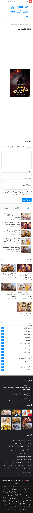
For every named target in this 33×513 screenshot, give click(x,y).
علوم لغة (28, 346)
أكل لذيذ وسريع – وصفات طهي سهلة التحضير (17, 1)
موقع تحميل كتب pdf (26, 472)
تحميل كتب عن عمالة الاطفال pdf (23, 462)
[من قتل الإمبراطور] (6, 426)
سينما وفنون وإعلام (25, 343)
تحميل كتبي (28, 465)
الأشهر (17, 208)
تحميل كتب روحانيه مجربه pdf (24, 459)
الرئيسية (27, 24)
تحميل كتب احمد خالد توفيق (16, 440)
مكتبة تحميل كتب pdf (26, 468)
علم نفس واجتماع (25, 366)
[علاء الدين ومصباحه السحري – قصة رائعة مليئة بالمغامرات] (26, 225)
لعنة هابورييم (21, 24)
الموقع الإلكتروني (27, 185)
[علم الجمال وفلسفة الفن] (24, 307)
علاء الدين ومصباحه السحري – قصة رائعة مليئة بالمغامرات (12, 223)
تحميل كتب (28, 440)
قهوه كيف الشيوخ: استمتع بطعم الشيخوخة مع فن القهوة (11, 248)
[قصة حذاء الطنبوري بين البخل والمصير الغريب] (16, 413)
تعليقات (5, 208)
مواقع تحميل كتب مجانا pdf (12, 468)
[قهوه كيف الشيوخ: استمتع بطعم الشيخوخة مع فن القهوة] (26, 249)
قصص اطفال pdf (19, 465)
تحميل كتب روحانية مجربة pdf (24, 456)
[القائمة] (2, 12)
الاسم (30, 171)
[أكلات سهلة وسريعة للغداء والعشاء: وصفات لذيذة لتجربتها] (26, 241)
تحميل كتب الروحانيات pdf (24, 446)
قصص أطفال (26, 328)
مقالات (28, 369)
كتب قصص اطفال (8, 465)
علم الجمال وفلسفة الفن (25, 314)
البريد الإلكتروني (27, 178)
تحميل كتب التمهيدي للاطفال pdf (23, 443)
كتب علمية (27, 363)
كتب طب (27, 355)
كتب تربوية (27, 337)
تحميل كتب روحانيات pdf (11, 450)
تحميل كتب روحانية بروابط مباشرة (23, 453)
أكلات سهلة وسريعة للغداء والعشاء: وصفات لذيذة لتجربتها (12, 240)
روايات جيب (27, 352)
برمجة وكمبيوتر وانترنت (24, 358)
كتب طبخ (28, 340)
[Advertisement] (16, 51)
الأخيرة (28, 208)
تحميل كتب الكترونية (11, 446)
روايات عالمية (26, 349)
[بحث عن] (31, 12)
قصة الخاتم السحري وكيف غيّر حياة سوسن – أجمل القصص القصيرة (12, 215)
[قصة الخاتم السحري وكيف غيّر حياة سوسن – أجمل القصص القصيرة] (26, 216)
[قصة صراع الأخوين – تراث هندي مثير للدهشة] (27, 413)
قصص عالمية (26, 334)
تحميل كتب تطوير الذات (25, 450)
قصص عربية (27, 331)
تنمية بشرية (27, 361)
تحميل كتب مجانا (9, 462)
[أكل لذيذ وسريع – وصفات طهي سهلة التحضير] (26, 233)
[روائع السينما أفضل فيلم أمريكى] (16, 426)
